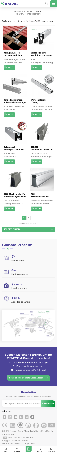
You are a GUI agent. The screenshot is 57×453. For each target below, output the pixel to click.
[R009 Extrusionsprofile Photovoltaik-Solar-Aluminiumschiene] (42, 191)
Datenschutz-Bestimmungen (16, 443)
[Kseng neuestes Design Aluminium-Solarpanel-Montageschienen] (15, 49)
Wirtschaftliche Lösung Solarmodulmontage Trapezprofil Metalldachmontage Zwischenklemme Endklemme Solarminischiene (41, 101)
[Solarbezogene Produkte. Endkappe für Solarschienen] (42, 49)
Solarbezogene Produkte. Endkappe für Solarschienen (41, 54)
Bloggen (6, 440)
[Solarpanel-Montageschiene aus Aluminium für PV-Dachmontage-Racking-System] (15, 143)
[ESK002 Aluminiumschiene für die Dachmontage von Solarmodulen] (42, 143)
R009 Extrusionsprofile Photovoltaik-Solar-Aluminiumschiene (41, 195)
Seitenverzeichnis (20, 440)
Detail (7, 67)
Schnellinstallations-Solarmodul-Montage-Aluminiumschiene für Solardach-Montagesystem (15, 101)
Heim (38, 11)
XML (33, 443)
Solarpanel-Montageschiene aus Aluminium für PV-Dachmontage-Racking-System (14, 148)
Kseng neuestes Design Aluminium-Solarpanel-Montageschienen (13, 54)
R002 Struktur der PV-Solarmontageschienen (15, 195)
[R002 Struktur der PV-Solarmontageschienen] (15, 191)
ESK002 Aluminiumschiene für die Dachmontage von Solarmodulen (42, 148)
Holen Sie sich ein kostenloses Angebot (27, 378)
